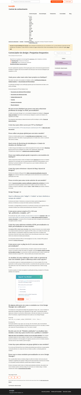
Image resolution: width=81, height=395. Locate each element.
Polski (30, 26)
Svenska (30, 28)
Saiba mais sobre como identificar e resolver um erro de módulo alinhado (25, 335)
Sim (11, 377)
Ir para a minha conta (33, 42)
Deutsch (30, 19)
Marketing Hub (14, 60)
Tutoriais (13, 99)
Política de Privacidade (56, 391)
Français (30, 22)
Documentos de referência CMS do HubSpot (21, 92)
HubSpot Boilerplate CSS (16, 97)
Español (30, 17)
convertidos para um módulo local (34, 136)
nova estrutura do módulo (25, 368)
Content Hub (14, 62)
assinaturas (32, 59)
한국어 (30, 35)
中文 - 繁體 (31, 31)
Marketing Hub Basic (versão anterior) (18, 64)
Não (17, 377)
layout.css (36, 159)
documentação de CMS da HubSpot (27, 81)
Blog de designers (15, 105)
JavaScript (42, 215)
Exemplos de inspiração (16, 102)
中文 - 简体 (31, 38)
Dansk (30, 32)
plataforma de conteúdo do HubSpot (31, 151)
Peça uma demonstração (57, 1)
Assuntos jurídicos (46, 391)
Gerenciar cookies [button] (67, 391)
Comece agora (68, 1)
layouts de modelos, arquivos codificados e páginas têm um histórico (28, 183)
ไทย (29, 37)
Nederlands (31, 23)
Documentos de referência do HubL (19, 94)
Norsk (30, 34)
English (30, 40)
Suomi (30, 29)
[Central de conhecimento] (12, 6)
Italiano (30, 25)
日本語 (30, 20)
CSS (46, 215)
